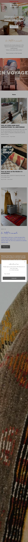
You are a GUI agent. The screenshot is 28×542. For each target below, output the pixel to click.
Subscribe (14, 278)
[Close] (24, 261)
